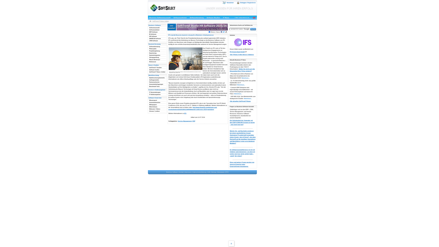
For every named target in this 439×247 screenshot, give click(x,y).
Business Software (172, 172)
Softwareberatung (197, 18)
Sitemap (213, 172)
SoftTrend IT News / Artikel (161, 21)
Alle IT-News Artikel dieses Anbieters (242, 54)
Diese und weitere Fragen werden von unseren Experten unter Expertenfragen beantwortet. (242, 164)
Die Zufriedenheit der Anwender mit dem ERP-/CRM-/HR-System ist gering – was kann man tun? (242, 122)
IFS (185, 113)
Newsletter (230, 3)
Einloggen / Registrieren (248, 3)
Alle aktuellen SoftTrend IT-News (240, 101)
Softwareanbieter (180, 18)
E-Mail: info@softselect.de (242, 17)
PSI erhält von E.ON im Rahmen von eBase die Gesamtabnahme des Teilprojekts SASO (241, 76)
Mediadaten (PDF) (223, 172)
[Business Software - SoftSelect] (162, 7)
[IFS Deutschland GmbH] (245, 51)
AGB (208, 172)
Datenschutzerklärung (199, 172)
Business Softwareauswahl (160, 18)
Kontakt (181, 172)
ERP (193, 121)
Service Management (185, 121)
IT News (226, 18)
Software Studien (213, 18)
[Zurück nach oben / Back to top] (231, 244)
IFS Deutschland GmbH (237, 52)
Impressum (188, 172)
